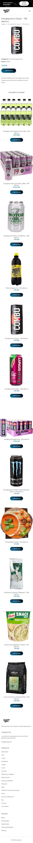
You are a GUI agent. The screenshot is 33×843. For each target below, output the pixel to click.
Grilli (2, 755)
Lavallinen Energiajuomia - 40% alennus (16, 439)
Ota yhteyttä (5, 821)
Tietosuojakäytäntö (7, 827)
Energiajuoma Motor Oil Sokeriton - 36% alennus (16, 236)
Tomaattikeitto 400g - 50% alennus (16, 542)
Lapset (3, 764)
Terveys (3, 803)
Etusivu (3, 24)
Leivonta (4, 771)
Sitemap (3, 830)
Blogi (2, 817)
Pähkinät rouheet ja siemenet (10, 790)
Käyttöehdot (5, 824)
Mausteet (4, 784)
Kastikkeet (4, 761)
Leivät (3, 768)
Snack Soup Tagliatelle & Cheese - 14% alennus (16, 645)
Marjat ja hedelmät (7, 780)
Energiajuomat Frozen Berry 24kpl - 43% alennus (16, 184)
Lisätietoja (8, 70)
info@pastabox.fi (6, 742)
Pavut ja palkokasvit (7, 797)
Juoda (11, 59)
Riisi (2, 800)
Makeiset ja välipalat (7, 774)
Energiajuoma (18, 59)
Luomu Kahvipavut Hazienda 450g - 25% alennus (16, 698)
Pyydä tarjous (24, 3)
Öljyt (2, 787)
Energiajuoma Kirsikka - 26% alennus (16, 389)
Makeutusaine (5, 777)
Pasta (3, 793)
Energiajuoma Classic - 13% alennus (16, 338)
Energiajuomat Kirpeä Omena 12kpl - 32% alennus (16, 132)
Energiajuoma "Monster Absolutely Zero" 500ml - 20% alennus (16, 491)
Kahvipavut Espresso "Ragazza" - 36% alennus (16, 593)
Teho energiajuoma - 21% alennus (16, 288)
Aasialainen (4, 752)
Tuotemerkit (5, 806)
